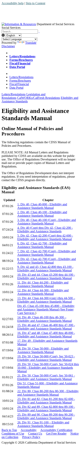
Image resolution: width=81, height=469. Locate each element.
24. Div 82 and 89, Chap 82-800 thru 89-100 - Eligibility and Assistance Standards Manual (46, 408)
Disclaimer (8, 46)
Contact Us (35, 433)
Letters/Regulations (21, 77)
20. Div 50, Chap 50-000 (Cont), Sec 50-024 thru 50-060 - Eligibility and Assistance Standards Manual (48, 367)
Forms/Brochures (20, 80)
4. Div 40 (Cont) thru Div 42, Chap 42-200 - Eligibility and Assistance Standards (45, 229)
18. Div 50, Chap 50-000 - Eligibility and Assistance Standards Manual (43, 350)
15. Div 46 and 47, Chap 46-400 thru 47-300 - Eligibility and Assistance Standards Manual (46, 326)
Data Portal (16, 87)
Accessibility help (13, 3)
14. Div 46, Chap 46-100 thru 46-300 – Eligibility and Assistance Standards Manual (44, 319)
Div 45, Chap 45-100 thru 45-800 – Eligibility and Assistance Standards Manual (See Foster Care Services (46, 309)
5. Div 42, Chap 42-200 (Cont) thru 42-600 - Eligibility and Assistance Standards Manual (45, 237)
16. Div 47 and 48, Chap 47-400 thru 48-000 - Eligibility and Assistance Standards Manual (46, 334)
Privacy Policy (31, 437)
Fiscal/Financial (19, 84)
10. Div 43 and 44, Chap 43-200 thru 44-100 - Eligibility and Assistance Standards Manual (46, 276)
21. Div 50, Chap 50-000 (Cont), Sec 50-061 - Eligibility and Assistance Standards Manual (46, 377)
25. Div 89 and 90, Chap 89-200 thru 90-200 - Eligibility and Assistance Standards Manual (46, 416)
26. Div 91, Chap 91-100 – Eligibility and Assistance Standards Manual (43, 424)
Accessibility (29, 430)
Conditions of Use (13, 433)
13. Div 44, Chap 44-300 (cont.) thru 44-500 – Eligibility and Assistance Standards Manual (46, 299)
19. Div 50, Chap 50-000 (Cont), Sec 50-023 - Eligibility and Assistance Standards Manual (46, 358)
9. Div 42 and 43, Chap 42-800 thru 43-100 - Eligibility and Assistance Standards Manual (45, 268)
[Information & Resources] (19, 24)
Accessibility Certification (56, 430)
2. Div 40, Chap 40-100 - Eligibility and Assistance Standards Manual (42, 213)
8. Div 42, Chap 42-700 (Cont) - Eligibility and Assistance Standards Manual (46, 260)
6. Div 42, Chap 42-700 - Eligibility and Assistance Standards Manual (42, 245)
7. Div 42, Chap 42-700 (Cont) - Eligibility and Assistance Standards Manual (46, 253)
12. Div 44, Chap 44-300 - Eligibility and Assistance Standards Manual (43, 292)
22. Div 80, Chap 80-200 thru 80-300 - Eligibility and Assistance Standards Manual (48, 392)
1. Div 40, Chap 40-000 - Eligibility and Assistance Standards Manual (42, 206)
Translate (30, 42)
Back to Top (9, 430)
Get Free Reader (56, 433)
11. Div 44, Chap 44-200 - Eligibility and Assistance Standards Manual (42, 284)
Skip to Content (35, 3)
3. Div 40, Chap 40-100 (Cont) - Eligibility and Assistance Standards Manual (46, 221)
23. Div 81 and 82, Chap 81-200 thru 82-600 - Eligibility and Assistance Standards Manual (46, 400)
